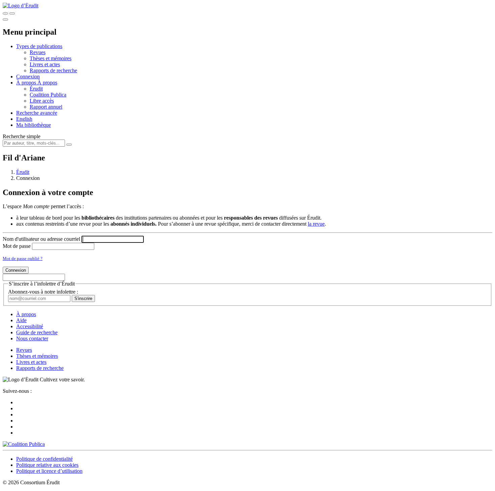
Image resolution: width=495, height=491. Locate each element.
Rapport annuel (46, 107)
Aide (21, 320)
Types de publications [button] (39, 46)
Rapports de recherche (53, 70)
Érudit (36, 88)
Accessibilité (29, 326)
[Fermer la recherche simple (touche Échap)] (12, 13)
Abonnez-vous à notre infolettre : (43, 292)
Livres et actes (45, 64)
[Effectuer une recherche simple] (5, 13)
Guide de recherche (37, 332)
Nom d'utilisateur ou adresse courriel (41, 239)
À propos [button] (26, 82)
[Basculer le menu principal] (5, 19)
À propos (47, 82)
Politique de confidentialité (44, 459)
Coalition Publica (48, 95)
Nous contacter (32, 338)
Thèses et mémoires (50, 58)
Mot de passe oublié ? (22, 258)
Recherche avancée (36, 113)
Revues (37, 52)
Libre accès (42, 101)
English (24, 119)
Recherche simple (21, 136)
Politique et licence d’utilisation (49, 471)
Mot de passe (17, 246)
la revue (316, 224)
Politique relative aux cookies (47, 465)
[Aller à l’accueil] (20, 5)
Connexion (28, 76)
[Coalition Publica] (24, 444)
